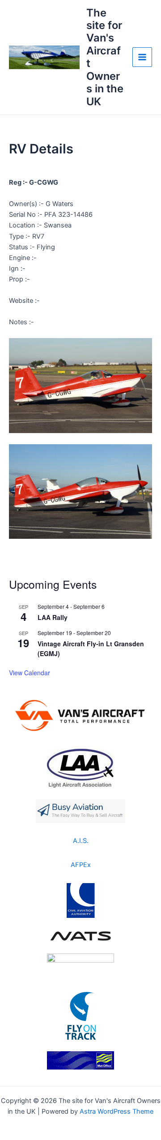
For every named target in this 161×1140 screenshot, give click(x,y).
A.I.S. (81, 841)
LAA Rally (53, 617)
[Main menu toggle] (142, 57)
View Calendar (29, 672)
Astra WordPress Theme (116, 1111)
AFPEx (81, 865)
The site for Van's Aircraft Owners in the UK (104, 57)
